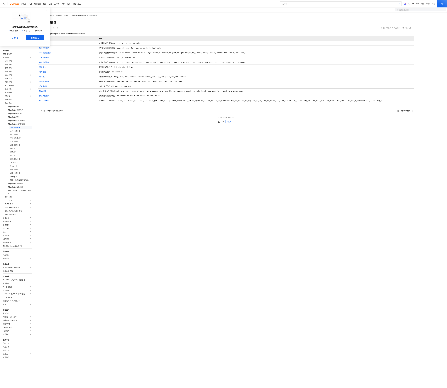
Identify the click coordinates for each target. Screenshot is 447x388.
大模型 (23, 4)
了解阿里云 (77, 4)
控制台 (428, 4)
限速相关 (42, 67)
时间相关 (42, 76)
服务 (68, 4)
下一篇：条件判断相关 (402, 110)
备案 (422, 4)
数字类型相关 (44, 48)
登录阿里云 (35, 38)
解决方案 (37, 4)
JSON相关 (43, 86)
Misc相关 (43, 91)
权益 (44, 4)
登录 (442, 4)
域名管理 (59, 15)
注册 (433, 4)
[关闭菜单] (3, 3)
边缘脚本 (67, 15)
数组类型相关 (44, 95)
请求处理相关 (44, 62)
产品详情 (397, 28)
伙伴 (63, 4)
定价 (50, 4)
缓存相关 (42, 72)
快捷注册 (15, 38)
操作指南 (51, 15)
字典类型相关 (44, 57)
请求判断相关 (44, 100)
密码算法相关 (44, 81)
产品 (30, 4)
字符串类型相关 (45, 52)
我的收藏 (408, 28)
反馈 (229, 122)
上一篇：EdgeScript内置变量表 (51, 110)
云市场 (56, 4)
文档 (417, 4)
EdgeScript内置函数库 (79, 15)
